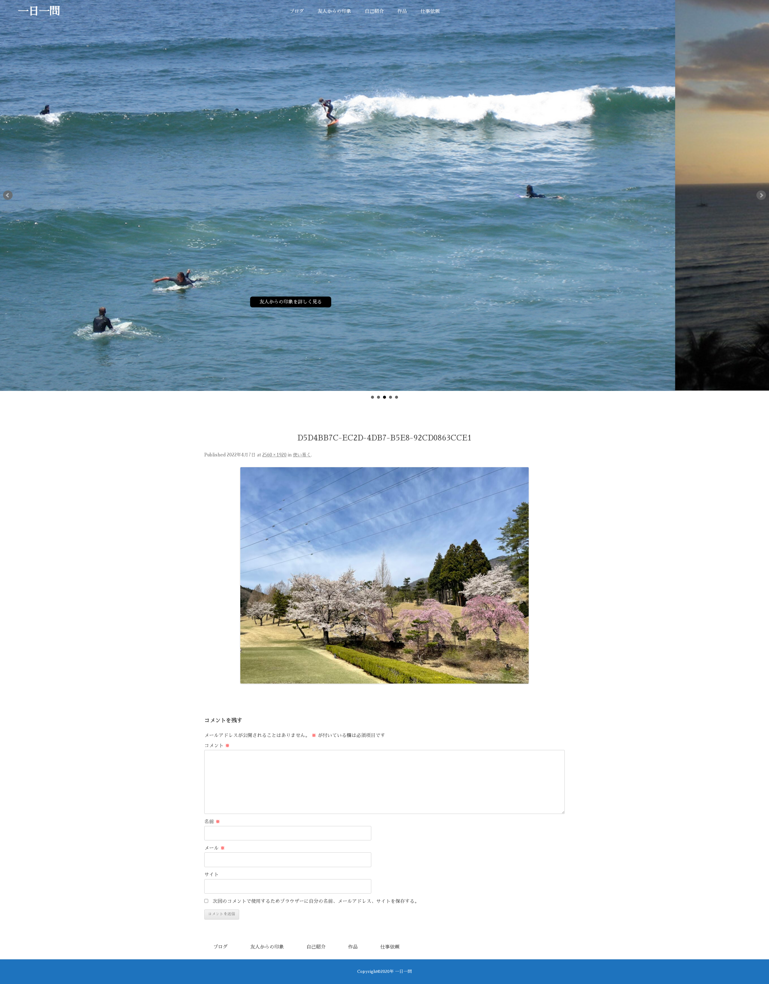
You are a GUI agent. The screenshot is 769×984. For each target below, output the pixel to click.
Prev (8, 195)
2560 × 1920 (274, 455)
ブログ (297, 11)
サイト (211, 874)
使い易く (302, 455)
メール (214, 848)
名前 (212, 821)
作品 (402, 11)
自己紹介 (374, 11)
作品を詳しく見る (491, 301)
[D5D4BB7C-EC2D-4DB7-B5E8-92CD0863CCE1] (384, 575)
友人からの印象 (334, 11)
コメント (217, 745)
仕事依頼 (430, 11)
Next (761, 195)
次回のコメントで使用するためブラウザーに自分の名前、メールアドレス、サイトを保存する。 (316, 901)
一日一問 (39, 11)
